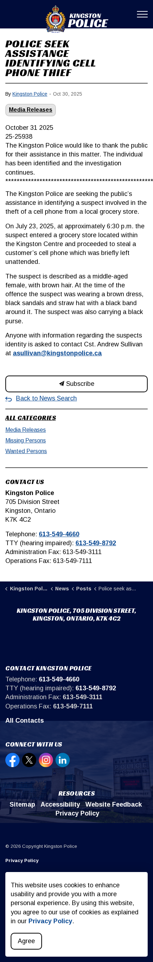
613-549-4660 (59, 534)
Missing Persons (25, 440)
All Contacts (24, 720)
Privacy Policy (77, 813)
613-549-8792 (95, 543)
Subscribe (79, 383)
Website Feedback (113, 804)
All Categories (30, 418)
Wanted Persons (26, 451)
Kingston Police (29, 94)
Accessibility (60, 804)
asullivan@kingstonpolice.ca (57, 353)
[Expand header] (142, 14)
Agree (26, 941)
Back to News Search (46, 398)
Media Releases (30, 110)
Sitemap (22, 804)
